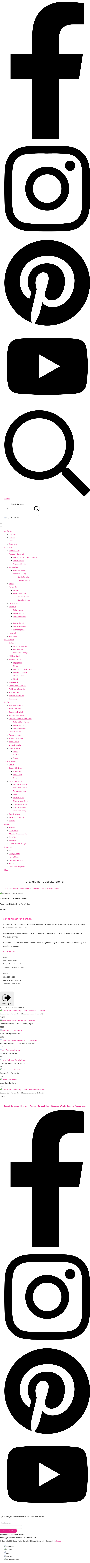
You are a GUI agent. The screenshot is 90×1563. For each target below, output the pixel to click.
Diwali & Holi (13, 603)
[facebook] (47, 138)
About (6, 824)
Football (16, 755)
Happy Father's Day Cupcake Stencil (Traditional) (17, 1043)
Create (58, 1541)
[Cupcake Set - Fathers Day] (10, 1070)
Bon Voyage (13, 699)
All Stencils (8, 531)
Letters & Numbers (15, 745)
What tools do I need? (16, 860)
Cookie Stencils (18, 560)
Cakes (11, 541)
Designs (16, 590)
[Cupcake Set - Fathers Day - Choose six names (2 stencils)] (22, 1010)
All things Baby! (14, 656)
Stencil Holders (14, 814)
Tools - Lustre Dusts (20, 804)
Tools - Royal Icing (19, 807)
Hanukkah (12, 633)
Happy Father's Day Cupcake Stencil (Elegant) (16, 1024)
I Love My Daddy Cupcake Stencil (12, 1063)
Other (15, 778)
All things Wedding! (15, 659)
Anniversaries (14, 682)
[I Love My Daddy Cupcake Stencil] (13, 1060)
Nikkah (15, 679)
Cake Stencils (18, 610)
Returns (33, 1106)
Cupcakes (12, 534)
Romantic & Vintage (16, 738)
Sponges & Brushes (20, 784)
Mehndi (15, 666)
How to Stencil (14, 857)
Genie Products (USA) (17, 817)
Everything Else (18, 630)
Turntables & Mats (19, 791)
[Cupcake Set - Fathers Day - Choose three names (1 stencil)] (22, 1090)
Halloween (12, 607)
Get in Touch (13, 837)
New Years (13, 636)
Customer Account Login (17, 844)
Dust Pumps (17, 775)
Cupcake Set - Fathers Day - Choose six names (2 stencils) (21, 1014)
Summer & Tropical (16, 712)
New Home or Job (15, 692)
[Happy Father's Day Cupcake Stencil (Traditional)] (18, 1040)
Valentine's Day (14, 551)
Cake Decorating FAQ (17, 867)
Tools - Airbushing (19, 811)
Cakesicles (13, 544)
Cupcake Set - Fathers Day (10, 1073)
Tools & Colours (10, 761)
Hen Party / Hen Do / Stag (22, 669)
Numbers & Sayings (20, 653)
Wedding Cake (18, 676)
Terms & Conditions (11, 1106)
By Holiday (8, 547)
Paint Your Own (18, 798)
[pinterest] (47, 326)
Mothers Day (13, 567)
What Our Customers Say (18, 834)
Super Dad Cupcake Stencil (10, 1034)
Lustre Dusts (17, 771)
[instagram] (47, 237)
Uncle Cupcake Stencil (8, 1083)
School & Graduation (16, 695)
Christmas (12, 620)
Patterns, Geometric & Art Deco (20, 719)
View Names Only (19, 574)
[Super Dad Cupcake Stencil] (11, 1030)
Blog (10, 850)
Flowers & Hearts (19, 570)
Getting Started (14, 854)
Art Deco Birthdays (20, 646)
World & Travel (14, 742)
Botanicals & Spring (16, 705)
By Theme (8, 702)
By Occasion (9, 640)
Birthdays (12, 643)
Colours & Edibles (15, 768)
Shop (6, 888)
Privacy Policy (43, 1106)
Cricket (15, 751)
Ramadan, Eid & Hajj (16, 554)
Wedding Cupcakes (20, 672)
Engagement (17, 663)
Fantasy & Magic (15, 735)
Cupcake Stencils (19, 564)
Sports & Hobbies (15, 748)
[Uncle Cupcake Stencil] (9, 1080)
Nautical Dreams (15, 732)
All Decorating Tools (16, 781)
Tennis (15, 758)
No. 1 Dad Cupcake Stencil (9, 1053)
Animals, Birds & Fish (16, 715)
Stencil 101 (8, 847)
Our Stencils (13, 830)
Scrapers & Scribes (20, 788)
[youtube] (47, 404)
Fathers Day (13, 587)
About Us (12, 827)
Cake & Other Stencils (21, 722)
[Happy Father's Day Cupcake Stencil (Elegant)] (17, 1020)
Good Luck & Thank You (17, 686)
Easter (11, 584)
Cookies (12, 537)
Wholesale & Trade (58, 1106)
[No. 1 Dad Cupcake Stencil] (10, 1050)
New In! (11, 765)
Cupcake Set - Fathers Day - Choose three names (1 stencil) (22, 1093)
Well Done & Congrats (17, 689)
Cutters (15, 794)
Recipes (12, 863)
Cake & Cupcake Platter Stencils (25, 557)
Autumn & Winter (15, 709)
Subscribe (8, 1531)
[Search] (37, 508)
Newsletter (12, 840)
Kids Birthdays (18, 649)
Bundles (12, 821)
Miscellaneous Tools (20, 801)
